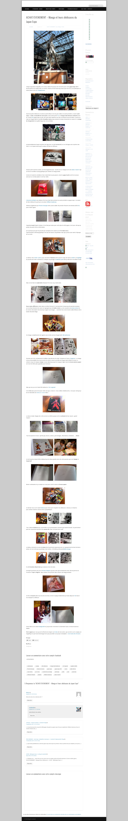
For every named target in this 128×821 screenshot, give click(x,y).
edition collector (89, 98)
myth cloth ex (73, 669)
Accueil (27, 9)
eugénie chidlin (74, 666)
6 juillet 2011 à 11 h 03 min (34, 709)
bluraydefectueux (89, 80)
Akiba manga (67, 549)
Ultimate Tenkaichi (31, 674)
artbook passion (89, 96)
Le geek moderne (89, 90)
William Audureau (51, 202)
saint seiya (57, 671)
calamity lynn (30, 666)
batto (27, 692)
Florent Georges (43, 205)
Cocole (87, 85)
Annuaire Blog (88, 251)
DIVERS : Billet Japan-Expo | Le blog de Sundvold (36, 754)
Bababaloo (87, 82)
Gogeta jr (72, 358)
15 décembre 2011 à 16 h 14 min (33, 740)
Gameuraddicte (88, 92)
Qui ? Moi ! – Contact (86, 9)
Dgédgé (79, 257)
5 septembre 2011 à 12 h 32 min (33, 724)
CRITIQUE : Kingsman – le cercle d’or (88, 126)
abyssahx (87, 95)
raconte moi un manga (47, 671)
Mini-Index (61, 9)
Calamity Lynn (59, 259)
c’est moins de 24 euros (74, 633)
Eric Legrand (52, 387)
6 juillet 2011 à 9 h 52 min (31, 694)
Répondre (29, 700)
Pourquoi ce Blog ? (73, 9)
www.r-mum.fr (75, 169)
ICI (58, 115)
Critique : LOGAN (89, 145)
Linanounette (88, 88)
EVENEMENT (52, 26)
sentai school (74, 308)
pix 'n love (37, 671)
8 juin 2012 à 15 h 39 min (31, 755)
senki (63, 671)
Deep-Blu (87, 93)
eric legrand (65, 666)
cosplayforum (41, 90)
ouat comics (29, 671)
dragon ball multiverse (55, 666)
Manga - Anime (61, 26)
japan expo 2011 (58, 669)
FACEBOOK (88, 44)
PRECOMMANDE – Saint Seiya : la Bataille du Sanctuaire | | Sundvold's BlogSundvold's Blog (45, 739)
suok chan (74, 671)
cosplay (37, 666)
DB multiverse (66, 335)
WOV (73, 257)
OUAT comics (38, 257)
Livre (57, 26)
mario (66, 669)
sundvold (31, 26)
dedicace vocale (41, 392)
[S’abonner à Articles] (87, 206)
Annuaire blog (88, 253)
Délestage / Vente (50, 9)
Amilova (43, 507)
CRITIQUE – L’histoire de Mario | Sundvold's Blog (36, 722)
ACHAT (48, 26)
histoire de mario (40, 669)
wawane (39, 674)
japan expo (49, 669)
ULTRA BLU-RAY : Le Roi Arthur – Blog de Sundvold (89, 188)
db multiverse (45, 666)
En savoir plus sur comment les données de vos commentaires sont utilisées (64, 814)
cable (86, 117)
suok (68, 671)
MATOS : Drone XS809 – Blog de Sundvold (88, 179)
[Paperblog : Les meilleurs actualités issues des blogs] (89, 259)
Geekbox (87, 87)
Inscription (88, 236)
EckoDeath (87, 101)
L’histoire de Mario (31, 200)
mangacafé (42, 626)
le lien (56, 632)
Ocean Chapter (46, 570)
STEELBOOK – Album (37, 9)
